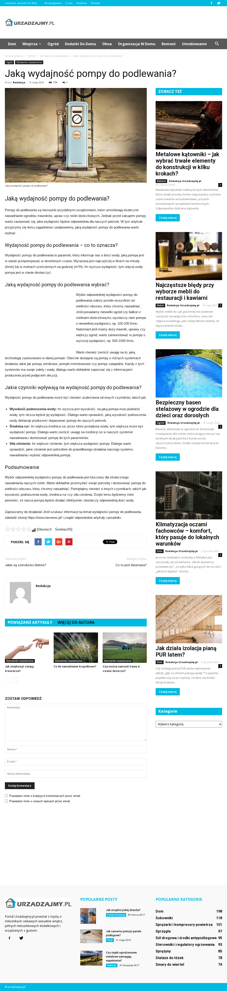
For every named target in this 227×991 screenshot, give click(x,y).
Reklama (81, 3)
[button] (216, 44)
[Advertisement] (141, 22)
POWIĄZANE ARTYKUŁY (30, 622)
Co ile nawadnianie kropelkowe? (75, 666)
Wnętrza (29, 43)
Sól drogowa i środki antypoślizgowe (186, 938)
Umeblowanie (194, 43)
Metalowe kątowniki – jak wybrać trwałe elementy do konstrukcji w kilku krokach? (187, 164)
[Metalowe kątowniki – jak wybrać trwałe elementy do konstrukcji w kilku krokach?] (189, 125)
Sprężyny (163, 951)
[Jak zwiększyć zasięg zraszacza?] (27, 647)
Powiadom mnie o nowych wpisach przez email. (40, 801)
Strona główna (53, 3)
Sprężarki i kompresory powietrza (184, 925)
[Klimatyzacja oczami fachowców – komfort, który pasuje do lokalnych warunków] (189, 495)
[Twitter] (218, 3)
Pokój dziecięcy (116, 914)
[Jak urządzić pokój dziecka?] (88, 916)
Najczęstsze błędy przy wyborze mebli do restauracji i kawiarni (185, 291)
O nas (69, 3)
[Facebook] (211, 3)
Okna (107, 43)
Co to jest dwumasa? (131, 565)
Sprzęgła (163, 931)
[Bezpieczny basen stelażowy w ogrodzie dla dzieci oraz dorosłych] (189, 373)
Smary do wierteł (170, 964)
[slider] (18, 529)
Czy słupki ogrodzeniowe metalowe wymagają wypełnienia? (121, 956)
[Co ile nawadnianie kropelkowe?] (76, 647)
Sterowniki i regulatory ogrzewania (185, 944)
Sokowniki (164, 918)
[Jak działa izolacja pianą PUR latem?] (189, 619)
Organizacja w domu (136, 43)
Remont (169, 43)
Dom (12, 43)
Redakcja (19, 82)
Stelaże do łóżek (170, 958)
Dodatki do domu (80, 43)
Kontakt (95, 3)
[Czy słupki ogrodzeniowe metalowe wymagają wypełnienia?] (91, 958)
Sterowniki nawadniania (29, 62)
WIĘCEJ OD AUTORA (76, 622)
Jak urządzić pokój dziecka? (123, 910)
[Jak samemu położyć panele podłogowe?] (91, 936)
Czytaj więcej (167, 217)
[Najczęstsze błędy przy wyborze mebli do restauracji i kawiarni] (189, 256)
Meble (160, 305)
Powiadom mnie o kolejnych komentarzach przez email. (45, 796)
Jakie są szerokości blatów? (25, 565)
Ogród (53, 43)
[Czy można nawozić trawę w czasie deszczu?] (125, 647)
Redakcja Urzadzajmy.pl (185, 181)
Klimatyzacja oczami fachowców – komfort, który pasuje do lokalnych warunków (187, 534)
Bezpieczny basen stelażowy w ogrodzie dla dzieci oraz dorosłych (187, 409)
